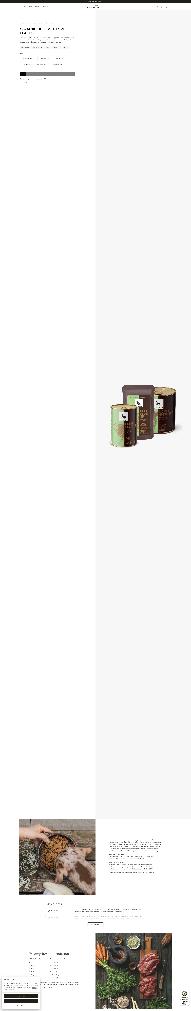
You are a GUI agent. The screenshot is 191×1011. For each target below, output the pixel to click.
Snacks (37, 6)
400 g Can (59, 58)
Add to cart (50, 74)
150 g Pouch (45, 58)
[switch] (184, 1003)
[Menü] (188, 991)
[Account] (161, 6)
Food (30, 6)
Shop (21, 23)
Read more (58, 42)
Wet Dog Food (33, 23)
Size (21, 53)
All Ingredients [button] (95, 924)
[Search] (157, 6)
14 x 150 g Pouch (28, 58)
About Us (45, 6)
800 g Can (26, 64)
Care (24, 6)
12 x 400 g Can (41, 64)
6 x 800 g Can (57, 64)
